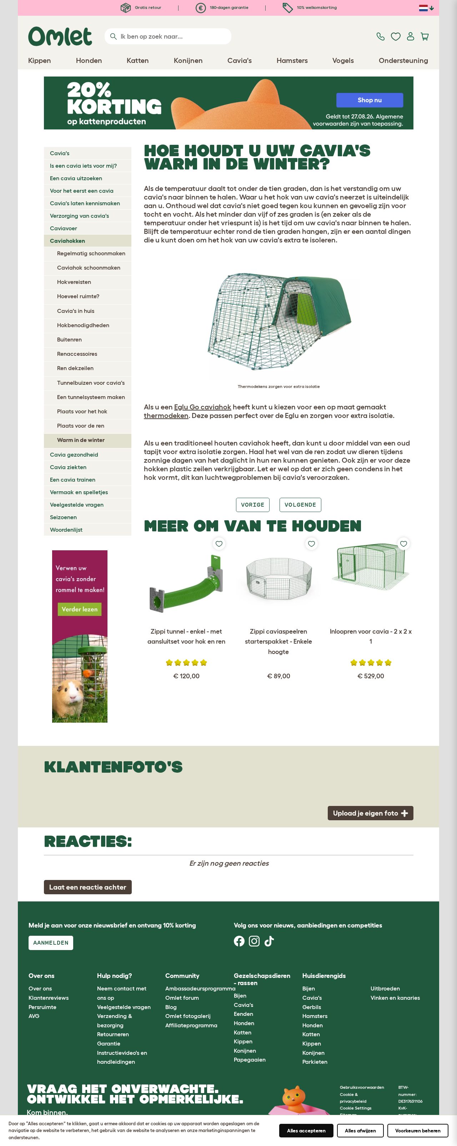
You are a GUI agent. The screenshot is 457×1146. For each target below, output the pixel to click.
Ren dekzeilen (75, 368)
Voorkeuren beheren (418, 1130)
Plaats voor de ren (80, 425)
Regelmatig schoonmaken (91, 253)
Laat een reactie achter (87, 887)
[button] (365, 976)
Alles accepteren (306, 1130)
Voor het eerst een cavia (82, 190)
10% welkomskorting (316, 7)
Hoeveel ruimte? (78, 296)
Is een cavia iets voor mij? (83, 165)
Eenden (243, 1013)
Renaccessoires (77, 353)
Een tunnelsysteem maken (91, 397)
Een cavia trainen (72, 479)
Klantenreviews (49, 997)
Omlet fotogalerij (188, 1016)
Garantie (108, 1043)
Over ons (40, 988)
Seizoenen (63, 517)
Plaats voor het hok (82, 411)
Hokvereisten (74, 282)
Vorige (253, 504)
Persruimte (42, 1007)
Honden (244, 1023)
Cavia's (59, 153)
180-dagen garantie (228, 7)
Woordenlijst (66, 529)
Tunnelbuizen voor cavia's (91, 382)
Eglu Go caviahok (202, 407)
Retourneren (113, 1034)
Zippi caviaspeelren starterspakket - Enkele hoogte (278, 642)
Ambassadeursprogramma (200, 988)
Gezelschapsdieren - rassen (262, 979)
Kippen (243, 1041)
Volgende (300, 504)
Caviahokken (67, 240)
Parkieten (314, 1061)
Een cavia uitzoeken (76, 178)
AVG (34, 1016)
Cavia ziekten (68, 467)
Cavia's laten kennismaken (85, 203)
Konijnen (245, 1050)
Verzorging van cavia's (79, 215)
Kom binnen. (47, 1112)
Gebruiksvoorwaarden (362, 1087)
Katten (242, 1032)
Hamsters (314, 1016)
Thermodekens (252, 386)
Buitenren (69, 339)
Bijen (240, 995)
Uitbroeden (385, 988)
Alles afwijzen (360, 1130)
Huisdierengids (324, 975)
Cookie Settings (356, 1108)
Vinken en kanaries (395, 997)
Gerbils (311, 1007)
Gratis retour (147, 7)
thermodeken (166, 415)
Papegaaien (250, 1059)
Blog (171, 1007)
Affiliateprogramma (191, 1025)
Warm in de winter (81, 440)
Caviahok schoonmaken (88, 267)
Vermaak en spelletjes (79, 492)
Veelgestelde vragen (77, 504)
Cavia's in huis (75, 311)
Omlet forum (182, 997)
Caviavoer (63, 228)
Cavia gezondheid (74, 454)
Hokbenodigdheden (83, 325)
